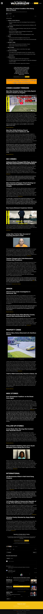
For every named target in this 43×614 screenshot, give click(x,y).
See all (8, 598)
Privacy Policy (28, 589)
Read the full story (9, 127)
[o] (33, 581)
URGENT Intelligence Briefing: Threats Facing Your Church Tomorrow (17, 593)
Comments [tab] (8, 558)
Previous (9, 552)
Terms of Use (25, 588)
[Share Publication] (33, 3)
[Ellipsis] (36, 566)
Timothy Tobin (10, 570)
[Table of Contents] (1, 307)
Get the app (24, 611)
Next (34, 552)
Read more (8, 173)
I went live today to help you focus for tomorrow (13, 594)
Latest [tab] (9, 577)
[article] (21, 594)
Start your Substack (19, 611)
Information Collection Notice (21, 589)
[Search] (31, 3)
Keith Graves (10, 13)
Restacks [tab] (12, 558)
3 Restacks (16, 546)
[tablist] (9, 558)
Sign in (40, 3)
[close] (29, 574)
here (33, 280)
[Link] (5, 88)
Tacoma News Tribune (16, 283)
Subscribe (36, 3)
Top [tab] (7, 577)
